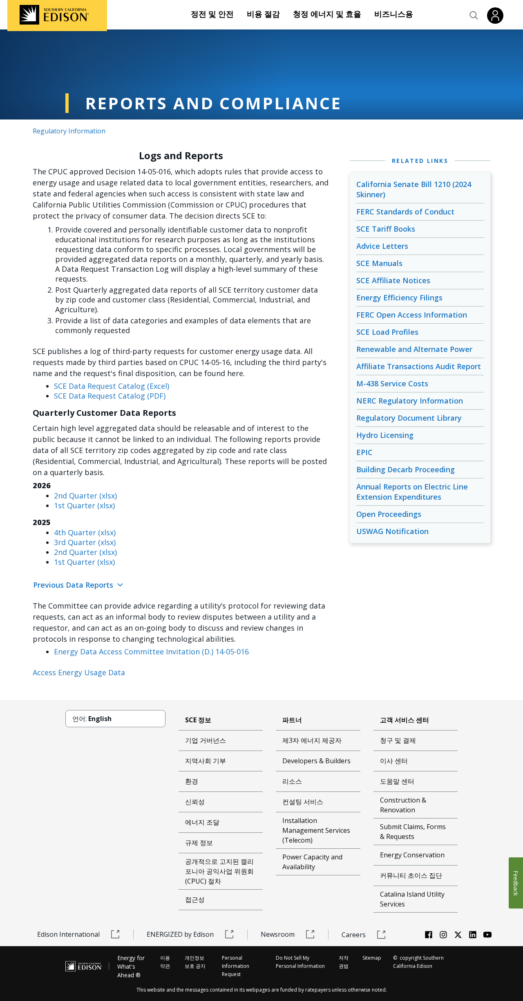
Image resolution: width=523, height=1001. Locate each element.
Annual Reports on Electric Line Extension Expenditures (412, 492)
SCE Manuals (379, 263)
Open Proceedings (388, 514)
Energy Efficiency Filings (399, 297)
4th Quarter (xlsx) (85, 532)
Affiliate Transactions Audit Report (418, 366)
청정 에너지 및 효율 (327, 14)
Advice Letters (382, 246)
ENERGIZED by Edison (180, 934)
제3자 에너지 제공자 (312, 740)
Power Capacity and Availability (312, 861)
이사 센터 (394, 760)
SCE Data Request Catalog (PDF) (109, 396)
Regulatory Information (69, 130)
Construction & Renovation (403, 805)
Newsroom (278, 934)
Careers (354, 934)
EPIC (364, 452)
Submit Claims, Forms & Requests (413, 831)
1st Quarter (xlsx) (84, 505)
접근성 (195, 899)
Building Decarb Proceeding (405, 469)
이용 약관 (165, 961)
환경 (191, 781)
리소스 (292, 781)
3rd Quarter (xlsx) (85, 542)
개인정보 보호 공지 (195, 961)
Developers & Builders (316, 760)
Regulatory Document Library (409, 418)
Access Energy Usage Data (79, 672)
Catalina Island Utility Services (412, 899)
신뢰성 (195, 801)
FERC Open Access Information (411, 315)
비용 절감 (263, 14)
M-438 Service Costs (392, 383)
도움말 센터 (397, 781)
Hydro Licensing (384, 435)
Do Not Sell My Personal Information (300, 961)
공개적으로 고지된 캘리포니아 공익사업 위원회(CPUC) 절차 (219, 871)
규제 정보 (199, 842)
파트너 (292, 719)
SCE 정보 (198, 719)
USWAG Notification (392, 531)
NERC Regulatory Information (409, 401)
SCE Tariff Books (385, 229)
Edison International (68, 934)
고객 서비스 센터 (404, 719)
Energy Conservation (412, 854)
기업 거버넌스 (205, 740)
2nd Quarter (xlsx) (85, 495)
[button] (474, 15)
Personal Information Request (235, 966)
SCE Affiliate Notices (393, 280)
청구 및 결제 (398, 740)
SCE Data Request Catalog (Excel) (111, 386)
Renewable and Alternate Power (414, 349)
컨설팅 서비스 (302, 801)
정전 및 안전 (212, 14)
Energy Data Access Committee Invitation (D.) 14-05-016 (151, 651)
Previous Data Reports (74, 585)
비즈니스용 (393, 14)
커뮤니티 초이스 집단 (411, 875)
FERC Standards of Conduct (405, 211)
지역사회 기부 (205, 760)
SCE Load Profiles (387, 332)
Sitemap (371, 957)
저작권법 (344, 961)
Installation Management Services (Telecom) (316, 830)
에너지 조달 (202, 822)
